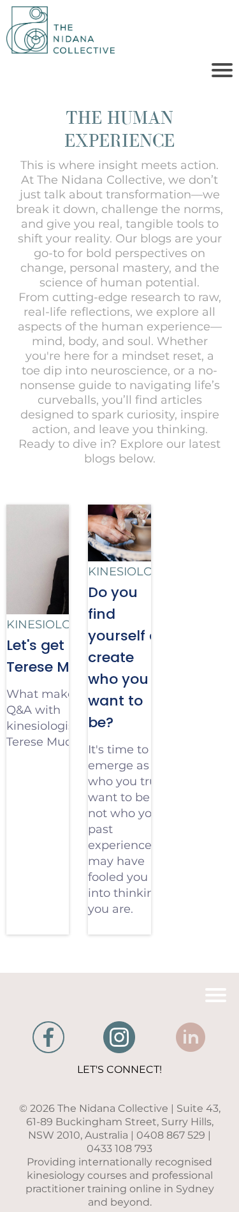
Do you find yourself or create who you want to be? (126, 657)
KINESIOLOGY (46, 624)
